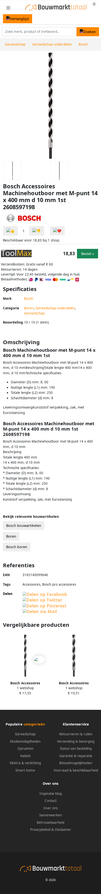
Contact (51, 800)
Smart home (25, 770)
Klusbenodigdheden (25, 741)
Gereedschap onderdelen (55, 308)
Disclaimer (63, 829)
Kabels (25, 756)
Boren (29, 308)
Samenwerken (50, 815)
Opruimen (25, 748)
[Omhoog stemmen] (10, 230)
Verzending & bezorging (75, 741)
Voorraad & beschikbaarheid (76, 770)
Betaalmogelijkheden (75, 763)
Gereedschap (34, 313)
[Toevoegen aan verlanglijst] (57, 230)
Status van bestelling (76, 748)
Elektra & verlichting (25, 763)
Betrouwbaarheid (50, 822)
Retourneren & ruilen (75, 734)
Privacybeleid (40, 829)
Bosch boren (16, 546)
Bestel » (87, 253)
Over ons (50, 808)
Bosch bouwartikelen (23, 525)
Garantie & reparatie (75, 756)
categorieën (34, 724)
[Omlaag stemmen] (36, 230)
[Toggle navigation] (8, 7)
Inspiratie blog (50, 793)
